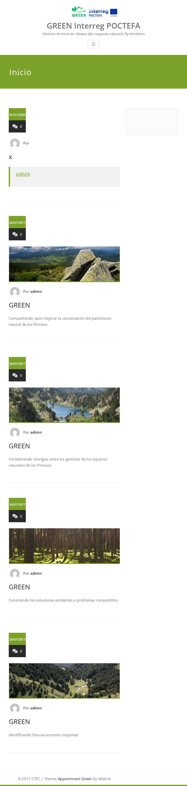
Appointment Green (74, 778)
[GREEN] (64, 266)
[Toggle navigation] (93, 44)
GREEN (23, 174)
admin (36, 291)
